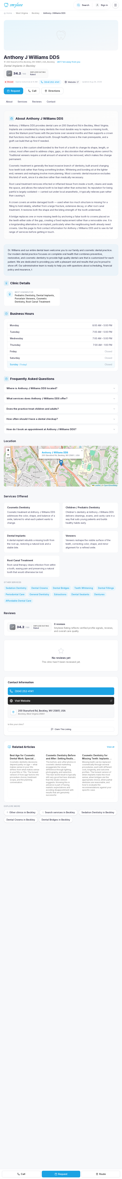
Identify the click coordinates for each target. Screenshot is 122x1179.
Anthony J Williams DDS (55, 452)
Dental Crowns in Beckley (21, 819)
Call (34, 90)
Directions (54, 90)
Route (102, 1174)
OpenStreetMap (110, 485)
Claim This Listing (63, 729)
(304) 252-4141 (51, 82)
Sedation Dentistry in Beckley (97, 812)
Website (72, 82)
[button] (61, 463)
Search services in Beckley (60, 812)
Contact (51, 101)
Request (62, 1174)
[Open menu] (115, 5)
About (9, 101)
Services (22, 101)
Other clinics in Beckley (22, 812)
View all (110, 747)
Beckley (35, 13)
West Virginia (22, 13)
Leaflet (97, 485)
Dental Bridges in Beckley (56, 819)
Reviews (37, 101)
